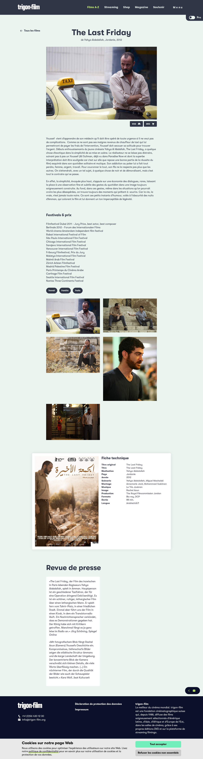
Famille (65, 290)
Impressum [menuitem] (81, 709)
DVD (148, 124)
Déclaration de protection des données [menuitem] (98, 704)
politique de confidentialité (44, 751)
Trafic (77, 290)
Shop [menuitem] (126, 7)
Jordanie (110, 39)
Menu (178, 8)
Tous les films (32, 30)
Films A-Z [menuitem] (93, 7)
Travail (51, 290)
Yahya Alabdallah (94, 39)
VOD (134, 124)
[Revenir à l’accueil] (39, 7)
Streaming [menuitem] (111, 7)
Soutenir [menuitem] (158, 7)
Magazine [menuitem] (141, 7)
